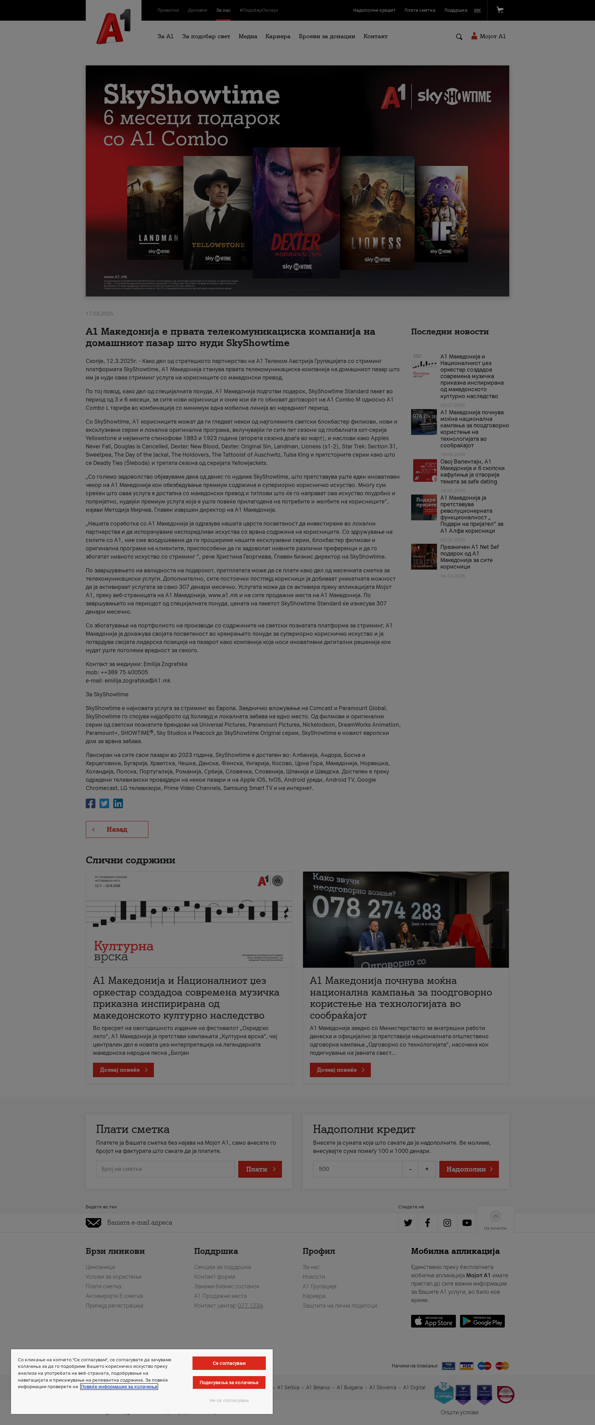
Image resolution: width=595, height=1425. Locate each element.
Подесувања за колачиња (229, 1382)
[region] (142, 1381)
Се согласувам (229, 1363)
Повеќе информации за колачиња (119, 1386)
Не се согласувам (229, 1400)
